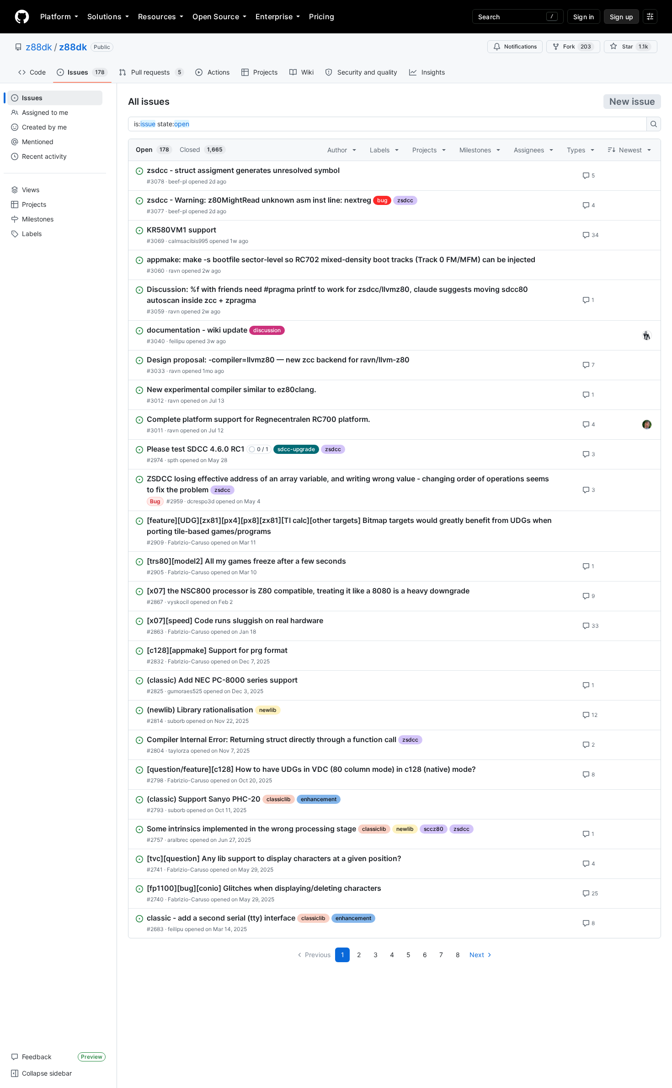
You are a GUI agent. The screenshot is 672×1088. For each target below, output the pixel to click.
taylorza (178, 750)
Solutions (104, 16)
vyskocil (178, 601)
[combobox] (390, 124)
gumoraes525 (184, 691)
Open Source (215, 16)
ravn (174, 270)
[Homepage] (22, 16)
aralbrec (177, 839)
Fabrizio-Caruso (188, 542)
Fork (577, 46)
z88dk (39, 47)
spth (172, 460)
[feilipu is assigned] (646, 335)
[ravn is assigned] (646, 424)
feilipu (177, 341)
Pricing (321, 16)
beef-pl (177, 181)
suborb (176, 720)
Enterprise (274, 16)
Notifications (520, 46)
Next (476, 955)
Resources (157, 16)
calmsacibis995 (188, 240)
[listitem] (394, 175)
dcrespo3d (200, 501)
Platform (55, 16)
